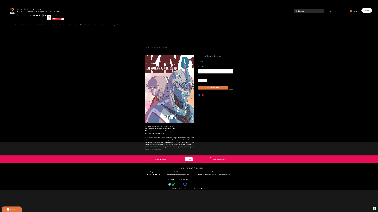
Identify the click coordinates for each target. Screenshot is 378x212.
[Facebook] (31, 15)
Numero (202, 66)
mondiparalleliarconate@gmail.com (36, 11)
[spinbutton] (202, 80)
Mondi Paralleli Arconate (29, 9)
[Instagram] (34, 15)
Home (147, 47)
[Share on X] (210, 95)
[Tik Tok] (40, 15)
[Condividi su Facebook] (199, 95)
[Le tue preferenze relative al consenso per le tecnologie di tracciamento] (374, 208)
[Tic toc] (153, 175)
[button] (330, 11)
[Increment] (205, 80)
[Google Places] (46, 15)
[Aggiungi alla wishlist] (231, 88)
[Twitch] (43, 15)
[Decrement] (199, 80)
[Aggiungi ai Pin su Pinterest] (203, 95)
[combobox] (215, 71)
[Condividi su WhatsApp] (206, 95)
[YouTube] (37, 15)
